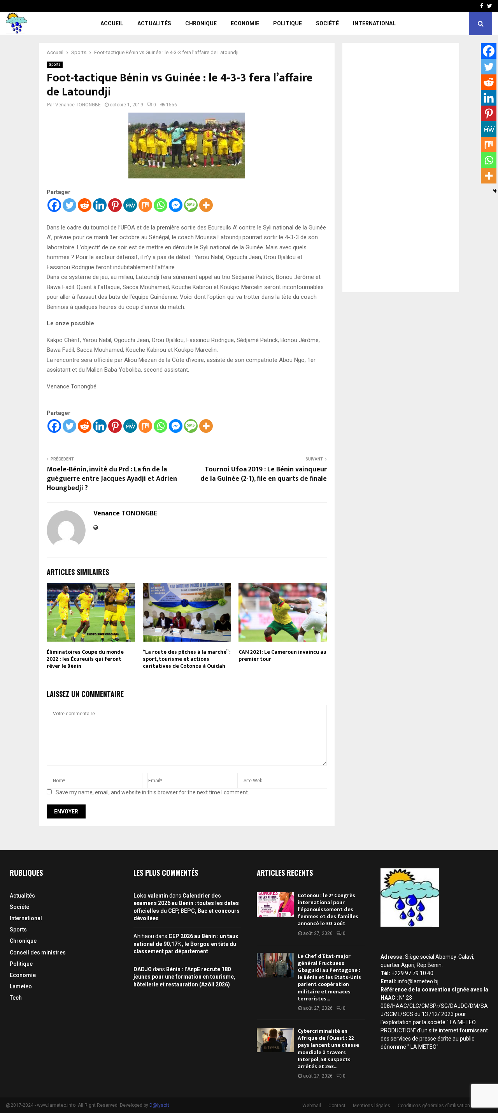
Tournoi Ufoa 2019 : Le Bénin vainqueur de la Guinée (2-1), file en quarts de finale (263, 474)
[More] (206, 205)
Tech (16, 998)
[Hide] (495, 191)
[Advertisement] (400, 167)
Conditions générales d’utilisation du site (442, 1105)
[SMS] (191, 205)
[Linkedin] (100, 205)
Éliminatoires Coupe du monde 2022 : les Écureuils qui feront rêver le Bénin (85, 658)
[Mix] (145, 205)
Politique (287, 23)
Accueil (111, 23)
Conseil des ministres (38, 952)
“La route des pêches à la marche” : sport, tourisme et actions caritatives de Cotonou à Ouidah (187, 658)
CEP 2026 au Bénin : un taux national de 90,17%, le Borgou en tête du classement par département (185, 943)
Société (327, 23)
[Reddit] (84, 205)
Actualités (154, 23)
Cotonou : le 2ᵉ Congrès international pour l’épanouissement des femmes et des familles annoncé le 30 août (328, 909)
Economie (245, 23)
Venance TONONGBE (78, 105)
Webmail (311, 1105)
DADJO (142, 969)
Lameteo (21, 986)
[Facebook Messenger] (175, 205)
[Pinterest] (115, 205)
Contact (336, 1105)
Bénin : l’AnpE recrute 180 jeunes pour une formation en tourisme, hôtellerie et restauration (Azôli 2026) (184, 977)
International (374, 23)
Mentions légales (371, 1105)
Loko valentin (150, 896)
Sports (55, 64)
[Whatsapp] (160, 205)
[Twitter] (69, 205)
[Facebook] (54, 205)
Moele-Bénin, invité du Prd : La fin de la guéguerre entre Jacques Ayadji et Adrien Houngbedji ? (112, 479)
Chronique (201, 23)
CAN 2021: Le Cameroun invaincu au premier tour (282, 655)
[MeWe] (130, 205)
